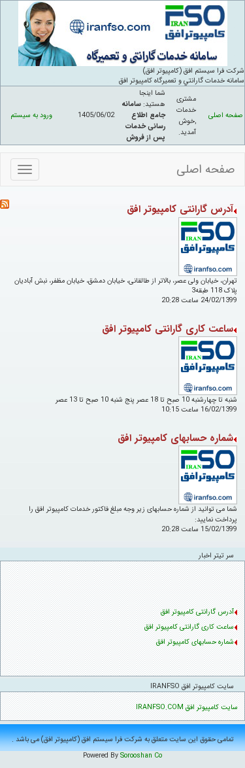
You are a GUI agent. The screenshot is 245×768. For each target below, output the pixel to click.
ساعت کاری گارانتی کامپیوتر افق (167, 329)
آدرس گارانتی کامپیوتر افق (180, 209)
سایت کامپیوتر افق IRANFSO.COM (187, 707)
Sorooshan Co (141, 755)
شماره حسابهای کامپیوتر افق (175, 438)
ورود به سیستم (31, 115)
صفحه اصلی (225, 115)
